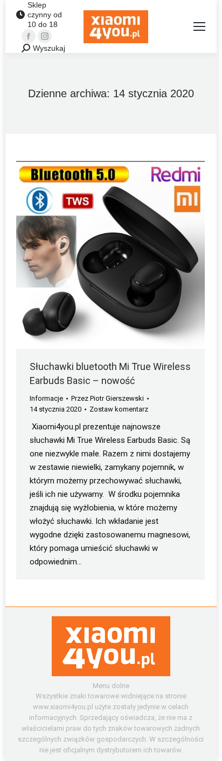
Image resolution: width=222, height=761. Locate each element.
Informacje (46, 398)
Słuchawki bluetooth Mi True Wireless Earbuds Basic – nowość (110, 373)
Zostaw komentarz (118, 409)
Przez (107, 398)
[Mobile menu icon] (199, 26)
